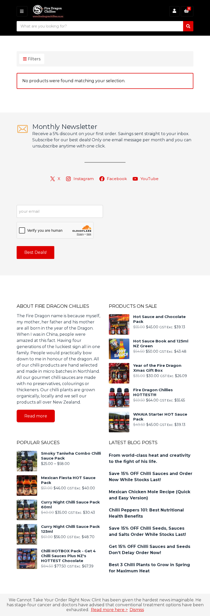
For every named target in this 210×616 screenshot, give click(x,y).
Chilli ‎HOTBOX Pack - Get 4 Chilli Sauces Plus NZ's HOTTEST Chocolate (68, 555)
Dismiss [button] (137, 609)
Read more (35, 416)
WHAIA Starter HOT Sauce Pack (160, 417)
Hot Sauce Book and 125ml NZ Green (160, 343)
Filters (34, 59)
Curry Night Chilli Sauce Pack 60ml (70, 504)
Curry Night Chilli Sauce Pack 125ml (70, 529)
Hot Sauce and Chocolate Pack (159, 319)
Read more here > (109, 609)
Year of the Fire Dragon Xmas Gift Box (157, 368)
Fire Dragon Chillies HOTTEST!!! (153, 392)
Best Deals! (35, 252)
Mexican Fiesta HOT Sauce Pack (68, 480)
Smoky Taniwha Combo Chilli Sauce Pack (71, 456)
